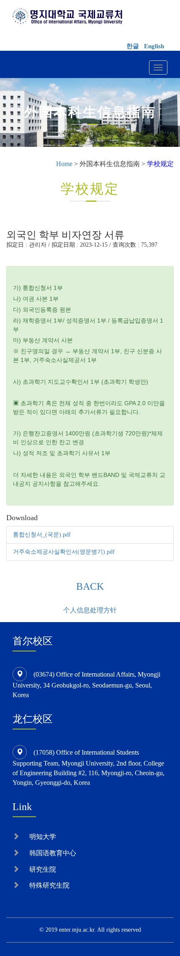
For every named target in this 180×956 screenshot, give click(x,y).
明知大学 (42, 836)
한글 (132, 46)
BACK (90, 586)
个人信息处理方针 (90, 610)
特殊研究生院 (49, 885)
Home (64, 163)
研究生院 (42, 869)
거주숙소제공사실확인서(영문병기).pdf (64, 552)
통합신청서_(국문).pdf (42, 534)
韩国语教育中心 (52, 853)
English (154, 46)
